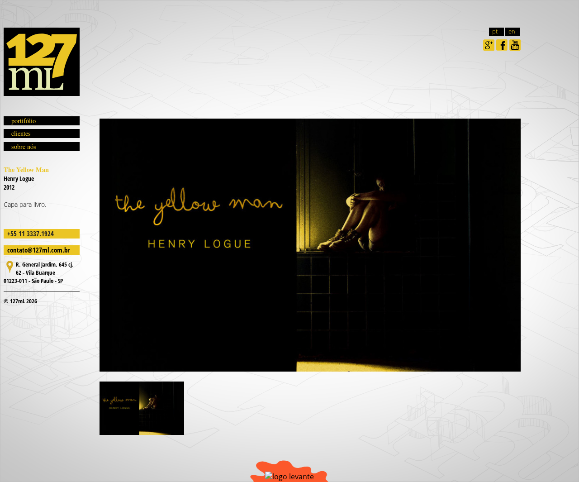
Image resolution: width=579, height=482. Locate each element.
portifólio (23, 120)
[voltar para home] (42, 62)
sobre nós (23, 146)
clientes (21, 133)
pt (495, 31)
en (511, 31)
